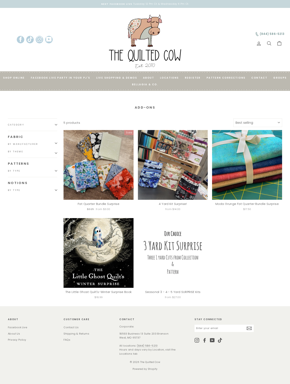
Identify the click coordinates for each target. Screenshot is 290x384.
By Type (14, 170)
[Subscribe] (249, 328)
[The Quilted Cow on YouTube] (212, 340)
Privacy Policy (17, 339)
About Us (14, 333)
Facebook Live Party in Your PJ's (60, 77)
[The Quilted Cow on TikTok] (220, 340)
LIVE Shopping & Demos (116, 77)
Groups (280, 77)
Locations (169, 77)
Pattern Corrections (226, 77)
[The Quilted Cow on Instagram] (197, 340)
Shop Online (14, 77)
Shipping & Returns (76, 333)
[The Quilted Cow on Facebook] (204, 340)
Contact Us (71, 327)
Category (16, 124)
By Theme (15, 151)
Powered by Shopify (145, 369)
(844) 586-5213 (147, 345)
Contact (259, 77)
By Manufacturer (23, 144)
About (148, 77)
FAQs (67, 339)
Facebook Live (17, 327)
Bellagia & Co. (145, 84)
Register (193, 77)
